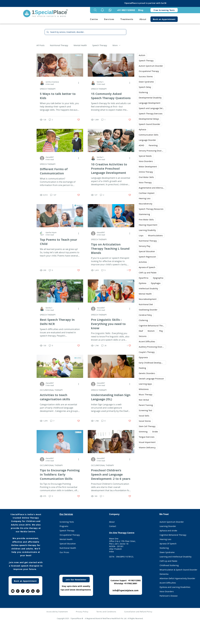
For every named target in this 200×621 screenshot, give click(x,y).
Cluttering (143, 320)
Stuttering (143, 92)
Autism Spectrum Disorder (151, 66)
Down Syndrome (146, 81)
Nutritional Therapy (59, 45)
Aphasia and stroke (168, 530)
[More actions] (79, 83)
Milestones (144, 389)
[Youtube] (12, 591)
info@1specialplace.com (126, 590)
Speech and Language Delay (151, 108)
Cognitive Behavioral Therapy (173, 535)
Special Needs (145, 156)
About (112, 522)
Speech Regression (147, 256)
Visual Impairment (147, 442)
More (115, 45)
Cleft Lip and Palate (147, 272)
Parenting (153, 145)
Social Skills (144, 415)
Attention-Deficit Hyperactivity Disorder (175, 578)
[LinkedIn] (33, 591)
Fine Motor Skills (146, 219)
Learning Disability (147, 230)
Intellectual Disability (148, 288)
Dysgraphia (158, 278)
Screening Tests (67, 522)
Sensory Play (144, 246)
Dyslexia (142, 283)
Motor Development (148, 166)
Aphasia (142, 129)
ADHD (141, 145)
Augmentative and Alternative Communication (152, 187)
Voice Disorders (146, 161)
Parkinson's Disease (169, 595)
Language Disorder (147, 140)
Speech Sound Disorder (149, 124)
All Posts (40, 45)
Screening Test (145, 410)
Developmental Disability (150, 97)
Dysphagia (155, 283)
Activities (143, 262)
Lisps (141, 235)
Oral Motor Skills (146, 177)
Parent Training (146, 405)
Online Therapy (146, 172)
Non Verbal (144, 400)
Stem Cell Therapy (147, 426)
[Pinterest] (17, 591)
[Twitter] (28, 591)
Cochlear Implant (146, 193)
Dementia (164, 574)
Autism (142, 55)
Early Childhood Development (152, 362)
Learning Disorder (168, 526)
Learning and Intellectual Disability (175, 556)
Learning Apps (145, 384)
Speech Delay (145, 87)
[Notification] (110, 10)
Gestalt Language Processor (151, 378)
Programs (64, 526)
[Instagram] (38, 591)
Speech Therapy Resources (151, 209)
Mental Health (80, 45)
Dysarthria (143, 278)
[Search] (95, 10)
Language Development (149, 103)
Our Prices (64, 552)
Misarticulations (155, 235)
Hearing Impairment (148, 225)
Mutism (151, 331)
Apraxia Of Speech (168, 543)
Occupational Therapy (149, 71)
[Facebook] (22, 591)
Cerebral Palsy (145, 315)
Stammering (144, 214)
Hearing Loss (144, 198)
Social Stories (145, 421)
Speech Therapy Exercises (150, 113)
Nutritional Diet (146, 304)
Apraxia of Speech (147, 267)
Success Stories (146, 76)
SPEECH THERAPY (48, 89)
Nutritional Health (68, 548)
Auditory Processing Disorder (152, 346)
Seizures (143, 336)
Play (161, 331)
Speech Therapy (99, 45)
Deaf (141, 331)
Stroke (155, 431)
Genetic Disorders (147, 373)
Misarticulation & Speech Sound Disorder (175, 569)
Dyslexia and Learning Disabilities (175, 587)
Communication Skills (148, 134)
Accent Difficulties (147, 341)
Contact (112, 526)
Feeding (142, 368)
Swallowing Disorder (148, 309)
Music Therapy (145, 394)
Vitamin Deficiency (147, 447)
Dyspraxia (143, 357)
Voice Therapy (145, 182)
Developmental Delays (149, 119)
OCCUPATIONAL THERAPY (51, 390)
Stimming (143, 431)
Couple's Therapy (147, 352)
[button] (102, 10)
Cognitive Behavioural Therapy (152, 325)
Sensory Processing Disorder (152, 150)
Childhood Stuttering (169, 565)
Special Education (147, 251)
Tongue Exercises (146, 437)
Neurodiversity (145, 203)
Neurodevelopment (147, 299)
